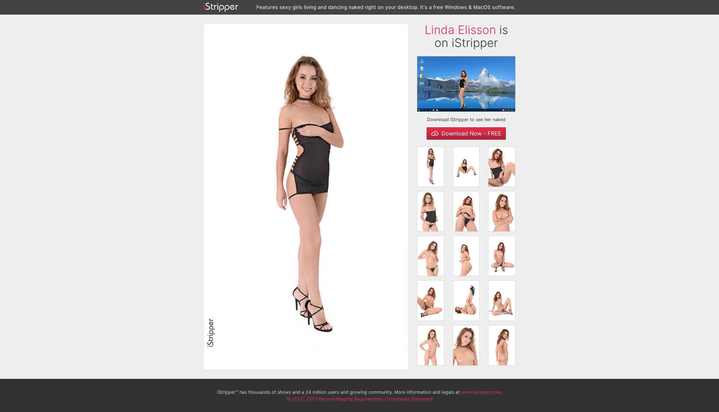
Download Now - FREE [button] (470, 133)
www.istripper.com (481, 392)
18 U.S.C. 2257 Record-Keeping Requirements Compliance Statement (359, 399)
